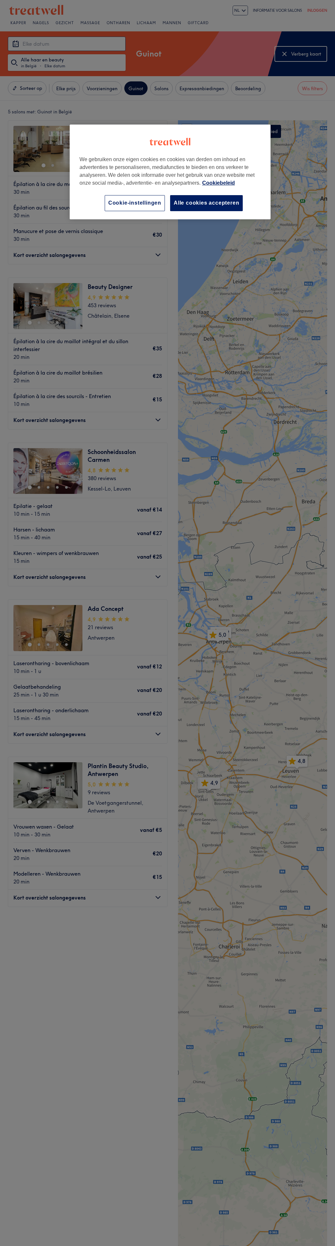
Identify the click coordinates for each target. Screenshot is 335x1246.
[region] (170, 172)
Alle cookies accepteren (206, 203)
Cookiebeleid (218, 183)
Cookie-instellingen (134, 203)
